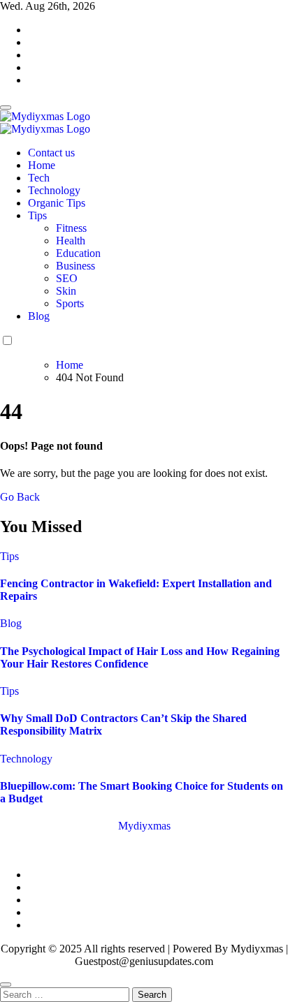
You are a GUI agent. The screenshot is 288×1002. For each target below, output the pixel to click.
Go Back (20, 497)
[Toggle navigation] (5, 107)
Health (70, 240)
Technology (54, 190)
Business (75, 266)
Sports (70, 303)
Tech (39, 178)
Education (78, 253)
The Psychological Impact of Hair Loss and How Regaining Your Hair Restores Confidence (140, 657)
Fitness (71, 228)
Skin (66, 291)
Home (41, 165)
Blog (39, 316)
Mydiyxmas (144, 826)
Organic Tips (56, 203)
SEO (67, 278)
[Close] (5, 984)
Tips (37, 215)
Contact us (51, 153)
